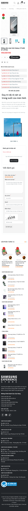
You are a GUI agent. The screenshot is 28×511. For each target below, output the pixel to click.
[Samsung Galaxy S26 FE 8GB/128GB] (4, 307)
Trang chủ (3, 8)
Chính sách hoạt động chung (8, 404)
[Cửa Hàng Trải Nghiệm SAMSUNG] (14, 379)
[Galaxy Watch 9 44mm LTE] (4, 326)
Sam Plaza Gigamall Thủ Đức (17, 78)
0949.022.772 (6, 84)
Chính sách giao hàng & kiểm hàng (9, 402)
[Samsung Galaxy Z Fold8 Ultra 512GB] (4, 356)
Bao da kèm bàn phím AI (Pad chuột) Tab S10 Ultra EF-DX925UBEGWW (7, 263)
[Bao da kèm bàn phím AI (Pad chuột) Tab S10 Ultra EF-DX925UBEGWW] (7, 252)
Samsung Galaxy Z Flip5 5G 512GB (16, 281)
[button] (15, 3)
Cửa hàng (11, 8)
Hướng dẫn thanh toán (6, 406)
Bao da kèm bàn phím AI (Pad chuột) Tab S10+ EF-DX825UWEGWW (21, 263)
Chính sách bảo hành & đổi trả (8, 398)
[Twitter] (2, 62)
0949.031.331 (6, 73)
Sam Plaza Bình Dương (15, 81)
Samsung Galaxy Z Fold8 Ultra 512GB (15, 355)
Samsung (5, 260)
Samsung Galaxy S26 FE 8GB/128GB (14, 305)
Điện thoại (7, 208)
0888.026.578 (6, 81)
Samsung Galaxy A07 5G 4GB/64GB (14, 312)
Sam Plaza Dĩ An (14, 84)
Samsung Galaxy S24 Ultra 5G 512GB (15, 295)
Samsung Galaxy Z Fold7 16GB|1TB (16, 341)
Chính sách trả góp (5, 400)
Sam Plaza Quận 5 (14, 70)
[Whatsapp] (7, 62)
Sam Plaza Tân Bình (14, 76)
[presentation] (4, 25)
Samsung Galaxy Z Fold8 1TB (15, 347)
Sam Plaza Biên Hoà (14, 87)
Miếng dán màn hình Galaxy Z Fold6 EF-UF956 (15, 365)
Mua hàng (15, 57)
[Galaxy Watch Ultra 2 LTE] (4, 320)
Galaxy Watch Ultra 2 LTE (14, 318)
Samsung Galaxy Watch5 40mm (16, 275)
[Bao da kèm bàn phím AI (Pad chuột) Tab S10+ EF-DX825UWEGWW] (21, 252)
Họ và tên (7, 195)
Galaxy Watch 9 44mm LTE (14, 325)
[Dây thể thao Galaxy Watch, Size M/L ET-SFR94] (4, 290)
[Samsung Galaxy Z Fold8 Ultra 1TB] (4, 336)
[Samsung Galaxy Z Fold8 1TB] (4, 349)
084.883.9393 (6, 87)
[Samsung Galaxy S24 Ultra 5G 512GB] (4, 297)
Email (6, 202)
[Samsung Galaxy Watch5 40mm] (4, 277)
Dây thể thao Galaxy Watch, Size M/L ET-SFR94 (16, 289)
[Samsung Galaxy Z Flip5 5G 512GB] (4, 284)
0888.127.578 (6, 76)
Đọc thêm (13, 141)
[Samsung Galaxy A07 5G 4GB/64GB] (4, 313)
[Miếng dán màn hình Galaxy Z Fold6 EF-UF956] (4, 366)
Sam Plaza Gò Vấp (14, 73)
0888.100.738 (6, 70)
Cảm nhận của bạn (10, 175)
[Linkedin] (5, 62)
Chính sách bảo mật (6, 396)
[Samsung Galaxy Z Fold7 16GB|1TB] (4, 343)
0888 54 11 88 (6, 78)
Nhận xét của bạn (9, 179)
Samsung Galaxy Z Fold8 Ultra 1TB (16, 334)
